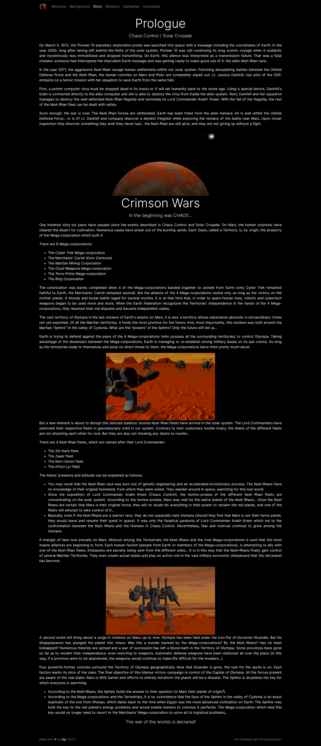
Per (64, 739)
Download (151, 6)
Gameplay (131, 6)
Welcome (58, 6)
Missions (112, 6)
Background (80, 6)
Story (97, 6)
